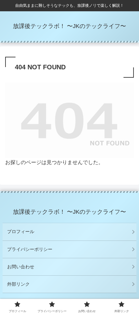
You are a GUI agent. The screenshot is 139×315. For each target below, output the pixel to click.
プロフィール (20, 231)
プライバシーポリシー (29, 249)
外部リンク (18, 284)
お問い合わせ (20, 266)
